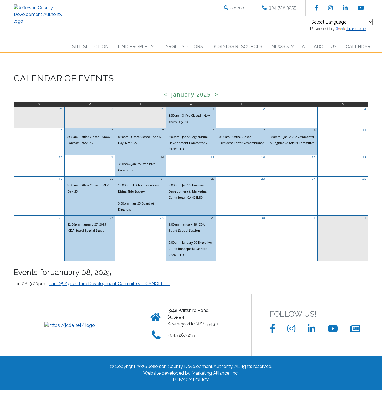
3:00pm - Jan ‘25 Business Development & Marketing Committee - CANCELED (188, 191)
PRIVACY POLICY (191, 380)
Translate (356, 28)
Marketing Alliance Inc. (215, 373)
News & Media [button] (289, 46)
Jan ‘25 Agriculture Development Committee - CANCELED (109, 283)
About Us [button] (326, 46)
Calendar (358, 46)
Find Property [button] (136, 46)
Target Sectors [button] (183, 46)
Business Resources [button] (237, 46)
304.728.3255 (281, 7)
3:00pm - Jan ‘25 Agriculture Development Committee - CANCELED (188, 143)
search (236, 7)
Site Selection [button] (91, 46)
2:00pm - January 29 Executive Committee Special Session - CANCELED (190, 248)
